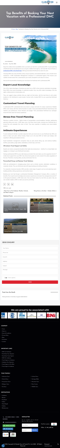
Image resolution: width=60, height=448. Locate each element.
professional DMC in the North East (12, 70)
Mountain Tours (35, 381)
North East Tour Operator (8, 353)
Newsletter (4, 339)
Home (14, 29)
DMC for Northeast (6, 351)
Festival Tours (5, 379)
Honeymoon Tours (6, 381)
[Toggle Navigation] (57, 2)
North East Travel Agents (8, 356)
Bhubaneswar (5, 408)
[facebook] (4, 184)
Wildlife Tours (35, 386)
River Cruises (35, 384)
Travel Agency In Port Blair (8, 364)
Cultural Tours (35, 376)
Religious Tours (5, 384)
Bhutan (3, 397)
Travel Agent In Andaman (8, 366)
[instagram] (51, 427)
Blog (17, 29)
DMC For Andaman (6, 358)
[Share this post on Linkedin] (12, 184)
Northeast (4, 399)
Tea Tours (4, 386)
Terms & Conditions (6, 333)
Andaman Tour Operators (8, 362)
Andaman (4, 395)
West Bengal (5, 403)
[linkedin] (53, 427)
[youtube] (49, 427)
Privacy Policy (5, 335)
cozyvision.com (48, 446)
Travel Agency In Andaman (8, 360)
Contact (4, 341)
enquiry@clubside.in (10, 422)
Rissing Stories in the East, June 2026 (13, 231)
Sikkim (3, 401)
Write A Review (9, 425)
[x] (47, 427)
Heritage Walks (35, 379)
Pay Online (8, 428)
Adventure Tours (6, 376)
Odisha (3, 406)
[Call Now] (3, 445)
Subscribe (34, 430)
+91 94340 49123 (10, 417)
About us (4, 331)
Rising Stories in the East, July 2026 (39, 210)
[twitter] (8, 184)
